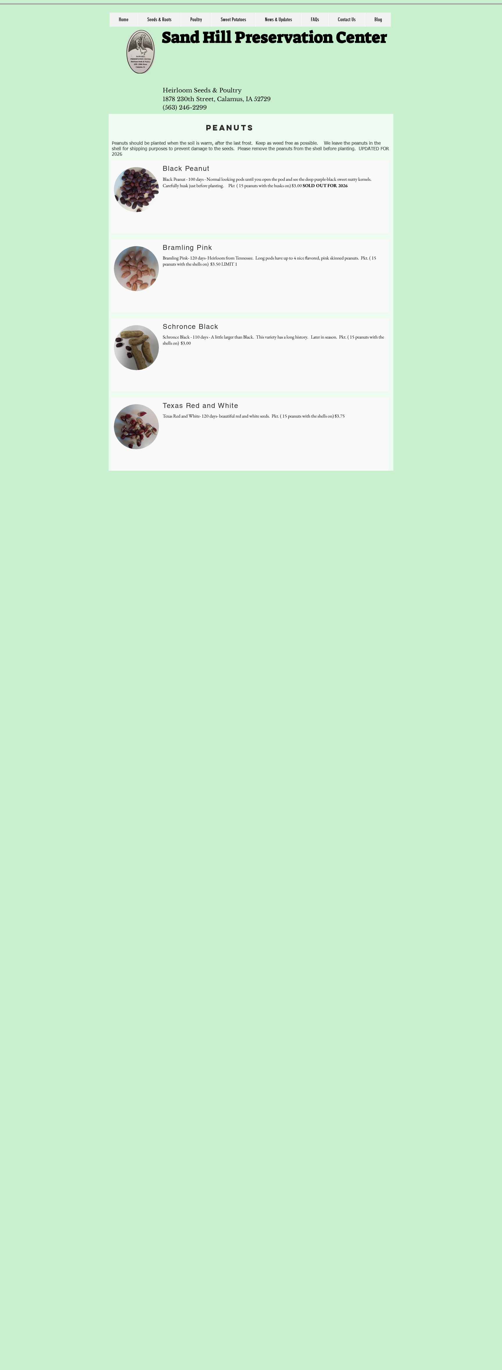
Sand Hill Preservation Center (274, 37)
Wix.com (377, 568)
